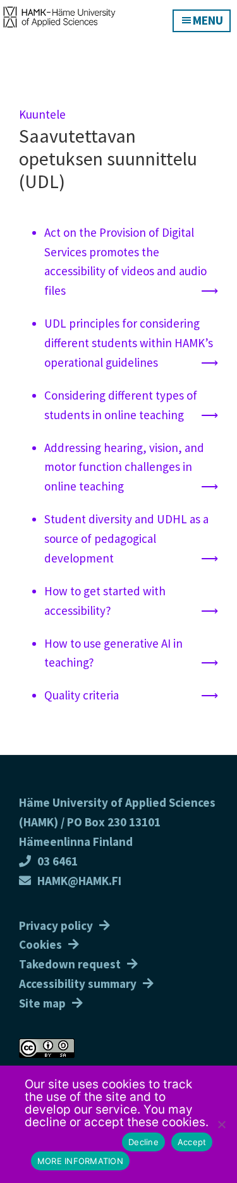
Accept (192, 1142)
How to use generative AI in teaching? (113, 653)
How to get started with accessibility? (105, 600)
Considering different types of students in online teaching (120, 405)
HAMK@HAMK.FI (79, 880)
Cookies (40, 944)
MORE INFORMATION (80, 1161)
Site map (42, 1003)
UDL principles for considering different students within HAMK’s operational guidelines (128, 343)
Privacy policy (56, 925)
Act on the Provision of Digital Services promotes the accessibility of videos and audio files (125, 262)
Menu (208, 20)
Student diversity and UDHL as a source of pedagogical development (126, 538)
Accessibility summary (78, 983)
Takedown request (70, 964)
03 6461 (57, 861)
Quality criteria (81, 695)
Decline (143, 1142)
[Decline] (221, 1124)
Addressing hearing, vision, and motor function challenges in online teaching (124, 467)
